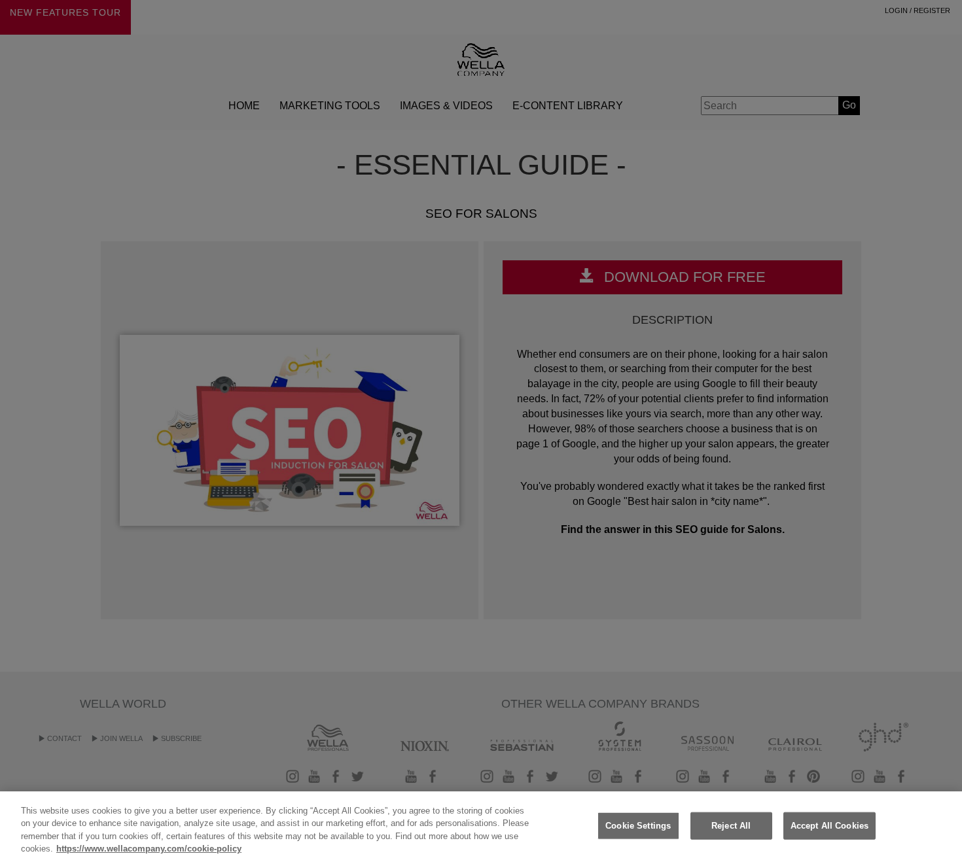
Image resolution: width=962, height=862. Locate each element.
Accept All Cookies (829, 826)
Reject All (731, 826)
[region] (481, 826)
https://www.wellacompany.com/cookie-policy (148, 848)
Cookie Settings (638, 826)
